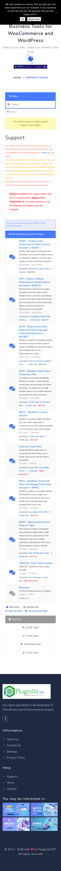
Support (11, 777)
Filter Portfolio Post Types (38, 553)
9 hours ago (35, 320)
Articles (11, 789)
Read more (34, 19)
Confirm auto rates (36, 436)
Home (17, 77)
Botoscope (24, 587)
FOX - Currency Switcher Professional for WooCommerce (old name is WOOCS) (34, 282)
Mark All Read (15, 611)
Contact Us (13, 745)
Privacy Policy (15, 758)
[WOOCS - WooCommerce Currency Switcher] (16, 810)
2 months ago (30, 405)
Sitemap (11, 752)
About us (12, 739)
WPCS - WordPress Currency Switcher (33, 414)
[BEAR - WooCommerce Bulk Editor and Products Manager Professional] (44, 810)
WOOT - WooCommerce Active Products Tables (34, 524)
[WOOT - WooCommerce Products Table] (16, 824)
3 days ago (32, 364)
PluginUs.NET (47, 849)
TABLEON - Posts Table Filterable (36, 563)
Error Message (34, 577)
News (10, 783)
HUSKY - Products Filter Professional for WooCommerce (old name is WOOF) (34, 244)
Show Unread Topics (38, 611)
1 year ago (32, 471)
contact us (45, 153)
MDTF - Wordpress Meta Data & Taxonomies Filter (35, 373)
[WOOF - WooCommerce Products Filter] (44, 824)
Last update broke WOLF (38, 512)
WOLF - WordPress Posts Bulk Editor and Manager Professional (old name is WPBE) (35, 484)
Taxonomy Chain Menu (30, 446)
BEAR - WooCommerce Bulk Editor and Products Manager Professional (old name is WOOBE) (33, 331)
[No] (56, 12)
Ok (22, 19)
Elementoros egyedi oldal (38, 269)
